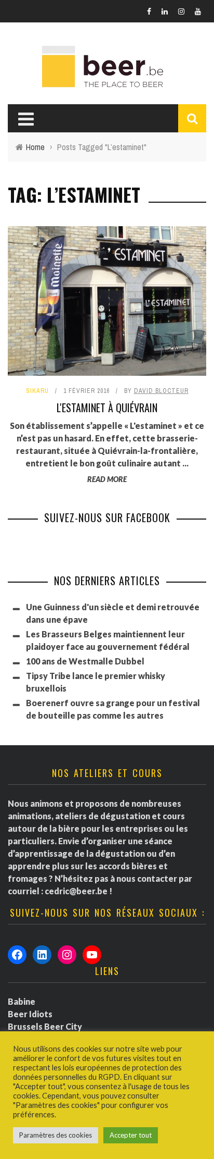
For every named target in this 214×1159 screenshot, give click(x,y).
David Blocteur (161, 391)
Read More (107, 479)
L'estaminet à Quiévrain (107, 407)
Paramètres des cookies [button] (55, 1135)
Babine (21, 1001)
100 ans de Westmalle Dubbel (85, 661)
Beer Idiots (30, 1014)
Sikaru (37, 391)
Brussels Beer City (45, 1026)
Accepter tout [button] (131, 1135)
